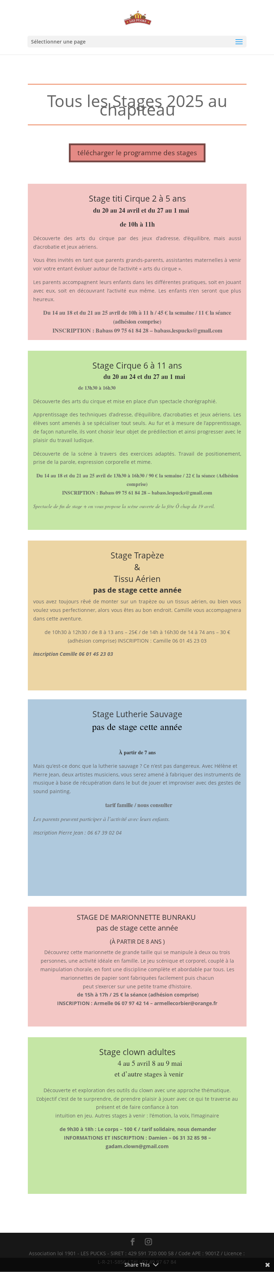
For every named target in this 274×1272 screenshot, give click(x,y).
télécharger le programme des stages (137, 152)
